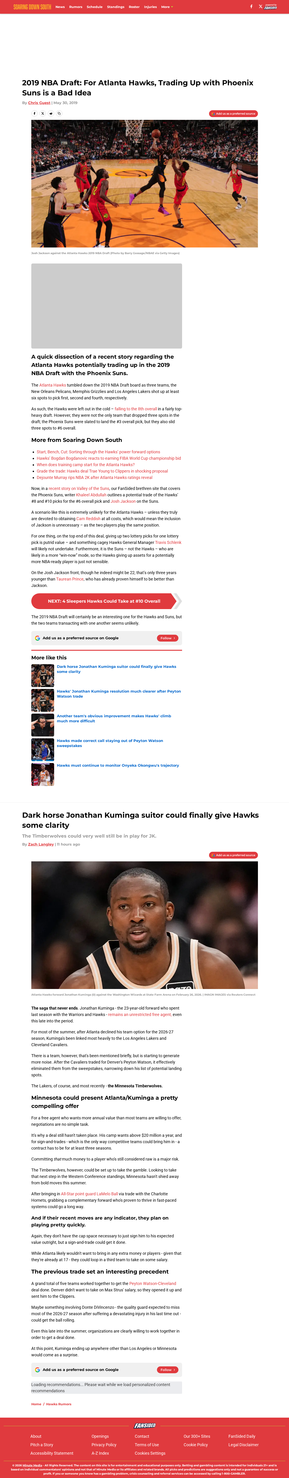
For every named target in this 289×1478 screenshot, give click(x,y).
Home (36, 1404)
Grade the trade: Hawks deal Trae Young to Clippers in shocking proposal (102, 471)
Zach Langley (41, 844)
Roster (134, 7)
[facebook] (251, 6)
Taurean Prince (70, 579)
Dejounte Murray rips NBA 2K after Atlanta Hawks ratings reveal (94, 477)
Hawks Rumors (58, 1404)
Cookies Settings (150, 1453)
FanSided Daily (241, 1436)
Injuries (150, 7)
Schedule (95, 7)
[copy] (59, 113)
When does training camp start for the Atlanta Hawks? (86, 464)
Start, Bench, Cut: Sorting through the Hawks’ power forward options (98, 451)
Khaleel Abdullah (91, 494)
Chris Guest (39, 103)
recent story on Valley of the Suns (79, 488)
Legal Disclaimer (243, 1444)
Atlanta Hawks (52, 385)
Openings (100, 1436)
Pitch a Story (41, 1444)
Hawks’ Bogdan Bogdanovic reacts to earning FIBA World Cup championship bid (109, 458)
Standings (115, 7)
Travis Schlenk (168, 542)
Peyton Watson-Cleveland (152, 1283)
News (60, 7)
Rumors (75, 7)
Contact (142, 1436)
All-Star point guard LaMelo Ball (89, 1193)
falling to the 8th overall (136, 408)
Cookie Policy (196, 1444)
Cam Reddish (88, 518)
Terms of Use (147, 1444)
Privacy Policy (104, 1444)
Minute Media (32, 1465)
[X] (260, 6)
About (35, 1436)
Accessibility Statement (51, 1453)
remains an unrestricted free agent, (140, 1014)
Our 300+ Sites (197, 1436)
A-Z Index (100, 1453)
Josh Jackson (123, 501)
